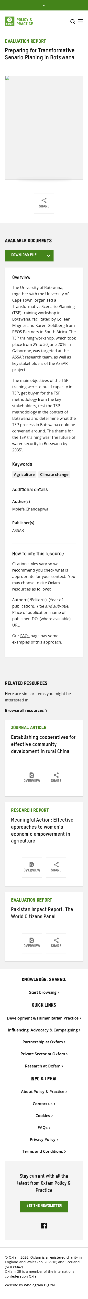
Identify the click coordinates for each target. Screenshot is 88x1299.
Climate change (54, 474)
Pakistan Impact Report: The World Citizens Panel (42, 914)
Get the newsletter (44, 1206)
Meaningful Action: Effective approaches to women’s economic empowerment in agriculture (42, 831)
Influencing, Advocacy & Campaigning (43, 1030)
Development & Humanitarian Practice (42, 1018)
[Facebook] (44, 1225)
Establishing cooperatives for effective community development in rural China (43, 745)
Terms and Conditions (42, 1151)
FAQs (25, 635)
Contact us (43, 1104)
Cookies (42, 1115)
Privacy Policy (42, 1139)
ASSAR (18, 530)
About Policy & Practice (42, 1091)
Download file (23, 256)
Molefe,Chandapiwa (30, 509)
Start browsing (42, 992)
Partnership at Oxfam (42, 1042)
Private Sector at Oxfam (43, 1054)
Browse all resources (24, 710)
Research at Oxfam (42, 1066)
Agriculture (24, 474)
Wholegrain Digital (39, 1285)
